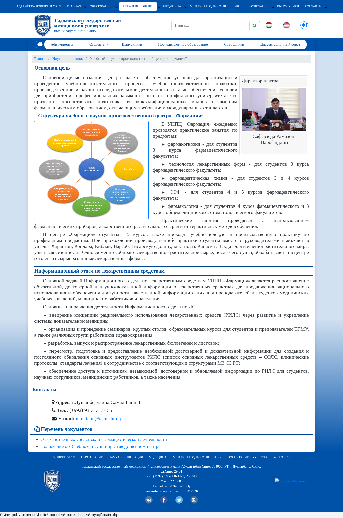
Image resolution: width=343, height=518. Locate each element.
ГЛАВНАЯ (74, 6)
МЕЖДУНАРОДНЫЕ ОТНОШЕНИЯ (214, 6)
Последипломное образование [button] (183, 44)
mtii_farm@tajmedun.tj (98, 418)
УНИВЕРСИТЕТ (64, 457)
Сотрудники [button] (234, 44)
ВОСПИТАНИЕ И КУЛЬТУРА (247, 457)
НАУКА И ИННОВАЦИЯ (137, 6)
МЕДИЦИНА (172, 6)
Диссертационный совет (280, 44)
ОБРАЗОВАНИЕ (100, 6)
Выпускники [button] (132, 44)
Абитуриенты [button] (62, 44)
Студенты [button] (97, 44)
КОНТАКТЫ (313, 6)
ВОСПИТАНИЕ (258, 6)
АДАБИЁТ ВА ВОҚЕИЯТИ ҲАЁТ (38, 6)
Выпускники (288, 6)
